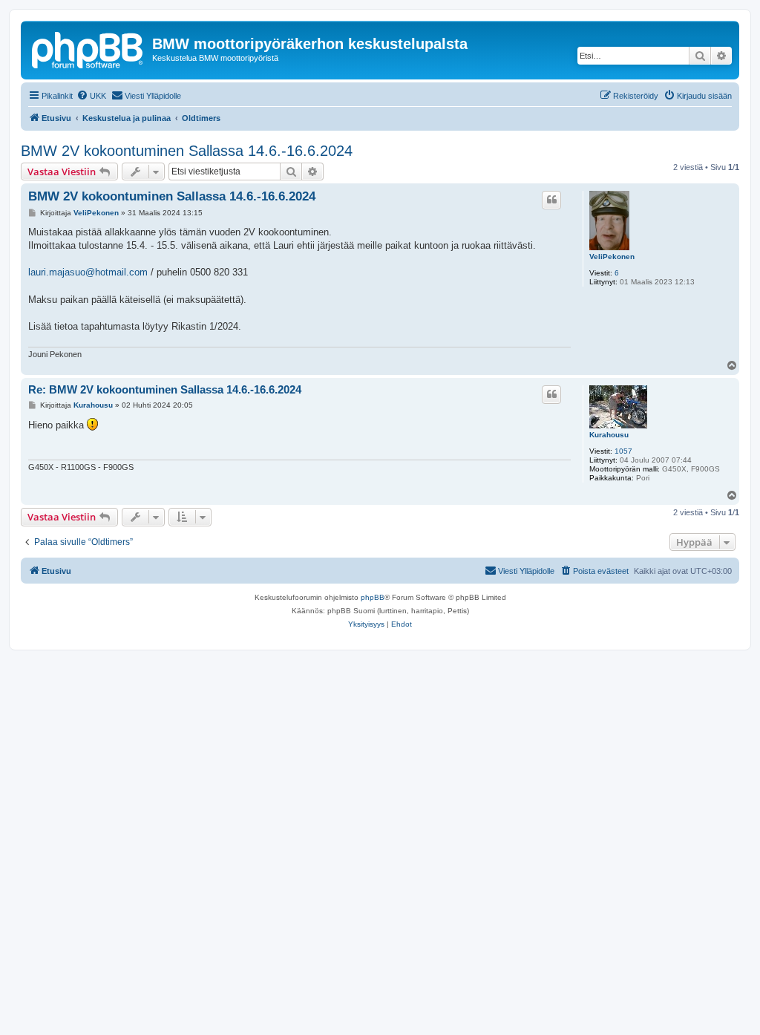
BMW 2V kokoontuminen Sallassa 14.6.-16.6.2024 (187, 151)
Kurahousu (609, 435)
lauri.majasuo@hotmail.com (88, 272)
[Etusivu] (88, 48)
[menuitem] (91, 96)
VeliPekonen (612, 256)
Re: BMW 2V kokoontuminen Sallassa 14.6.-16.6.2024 (164, 389)
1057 (623, 451)
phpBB (372, 597)
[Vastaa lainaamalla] (551, 200)
